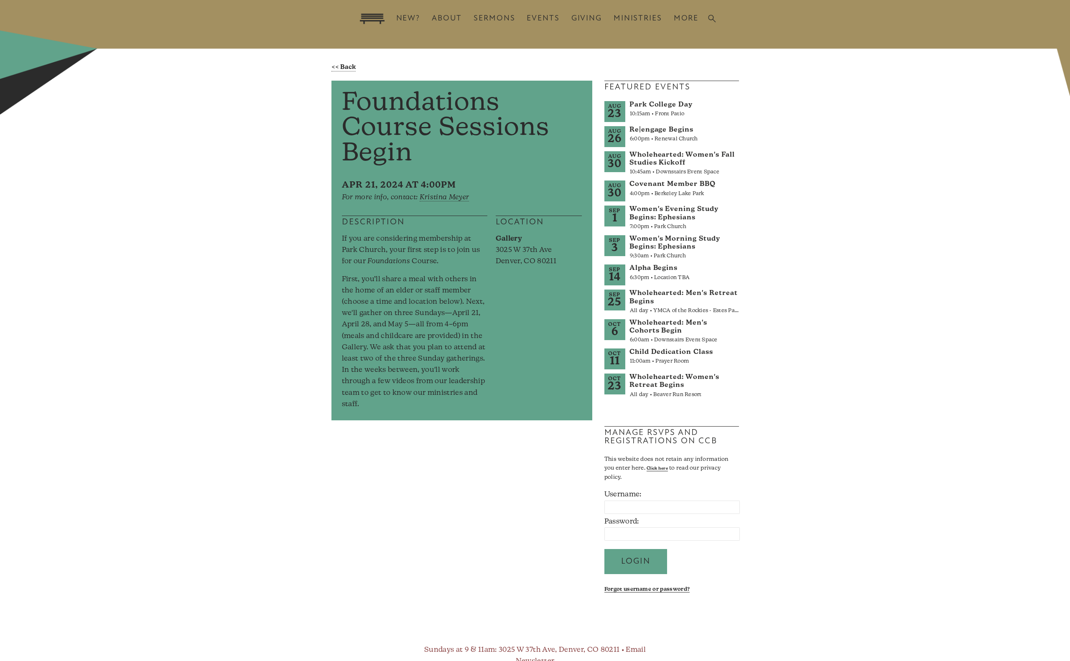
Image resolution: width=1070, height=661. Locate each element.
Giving (586, 19)
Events (543, 19)
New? (408, 19)
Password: (621, 521)
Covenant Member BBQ (672, 184)
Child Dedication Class (671, 352)
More (686, 19)
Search (712, 19)
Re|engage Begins (661, 130)
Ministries (638, 19)
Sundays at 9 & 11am (459, 649)
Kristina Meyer (444, 197)
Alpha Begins (653, 268)
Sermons (494, 19)
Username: (623, 494)
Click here (657, 468)
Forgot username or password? (647, 589)
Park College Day (661, 105)
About (447, 19)
